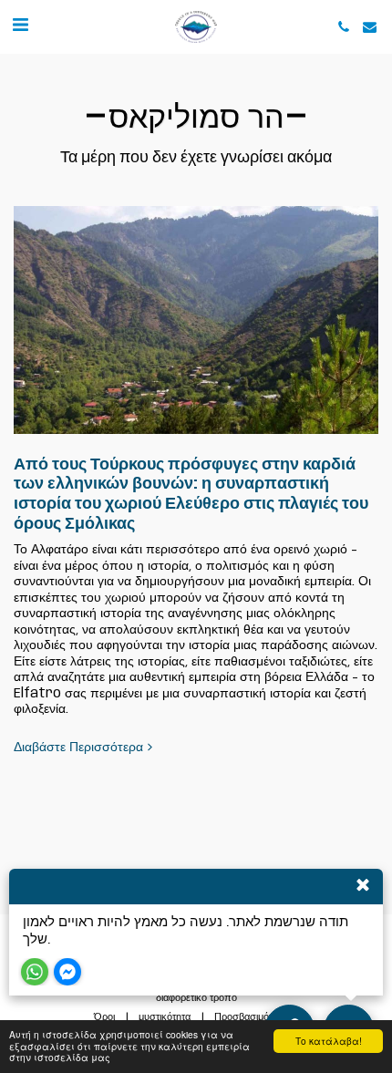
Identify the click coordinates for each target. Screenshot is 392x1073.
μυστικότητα (165, 1017)
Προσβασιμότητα (250, 1017)
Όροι (104, 1017)
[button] (20, 26)
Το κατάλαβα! (328, 1040)
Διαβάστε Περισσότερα (78, 747)
